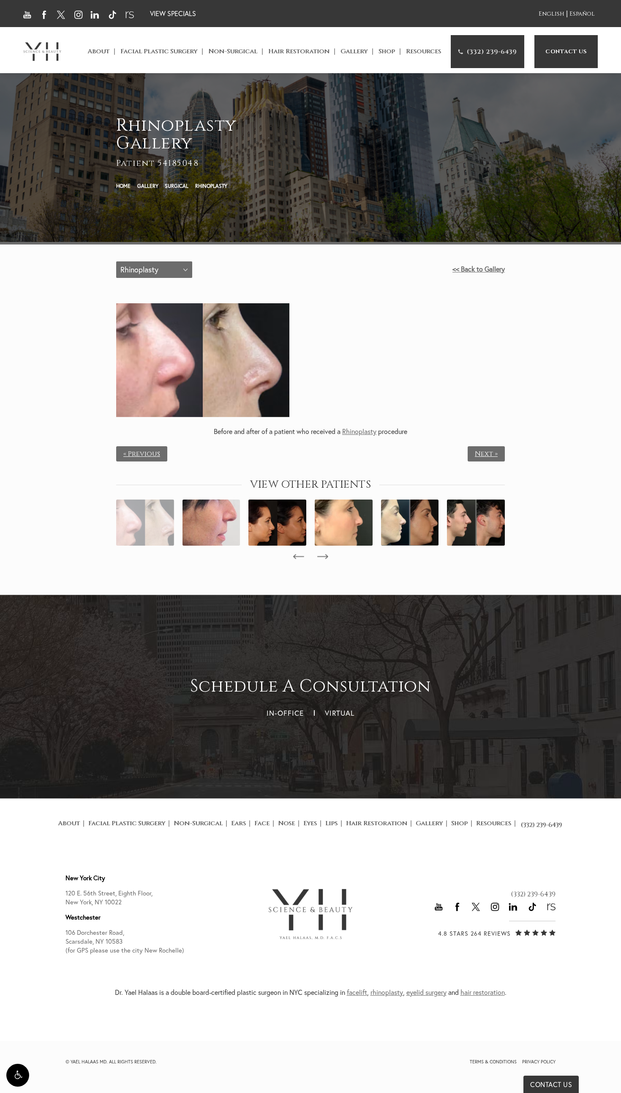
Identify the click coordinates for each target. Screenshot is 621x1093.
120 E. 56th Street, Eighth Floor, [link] (109, 897)
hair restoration (482, 992)
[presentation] (298, 556)
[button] (17, 1075)
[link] (487, 51)
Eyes (310, 823)
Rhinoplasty (211, 186)
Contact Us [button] (551, 1084)
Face (262, 823)
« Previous (141, 453)
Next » (486, 453)
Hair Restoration (299, 51)
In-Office (285, 713)
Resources (423, 51)
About (98, 51)
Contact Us (566, 51)
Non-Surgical (232, 51)
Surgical (176, 186)
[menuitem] (487, 51)
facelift (357, 992)
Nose (286, 823)
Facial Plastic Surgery (158, 51)
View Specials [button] (173, 13)
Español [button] (582, 14)
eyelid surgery (426, 992)
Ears (238, 823)
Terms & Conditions (493, 1062)
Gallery (354, 51)
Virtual (339, 713)
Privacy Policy (539, 1062)
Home (123, 186)
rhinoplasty (386, 992)
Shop (387, 51)
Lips (331, 823)
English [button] (551, 14)
